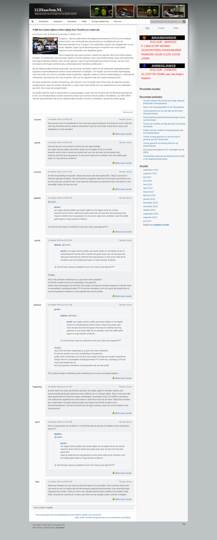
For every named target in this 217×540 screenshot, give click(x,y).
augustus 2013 (150, 217)
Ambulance (58, 21)
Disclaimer (60, 528)
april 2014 (148, 188)
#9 (71, 482)
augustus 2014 (150, 173)
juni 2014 (147, 181)
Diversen (118, 21)
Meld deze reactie (123, 134)
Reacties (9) (127, 112)
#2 (71, 142)
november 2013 (150, 206)
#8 (71, 422)
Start (33, 21)
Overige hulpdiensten (100, 21)
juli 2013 (147, 221)
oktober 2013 (149, 210)
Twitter (176, 28)
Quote (129, 119)
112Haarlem (43, 21)
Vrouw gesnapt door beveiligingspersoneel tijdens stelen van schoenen (68, 515)
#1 (71, 119)
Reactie (122, 119)
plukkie (58, 245)
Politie (84, 21)
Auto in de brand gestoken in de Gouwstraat (163, 107)
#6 (71, 305)
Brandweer (72, 21)
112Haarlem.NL (48, 10)
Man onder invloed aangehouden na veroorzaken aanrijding (103, 517)
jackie (57, 207)
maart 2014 (148, 192)
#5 (71, 240)
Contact (161, 28)
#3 (71, 172)
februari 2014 (149, 195)
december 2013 (150, 203)
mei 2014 (147, 184)
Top (183, 524)
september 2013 (150, 214)
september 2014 (150, 170)
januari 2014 (149, 199)
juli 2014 (147, 177)
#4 (71, 198)
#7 (71, 387)
